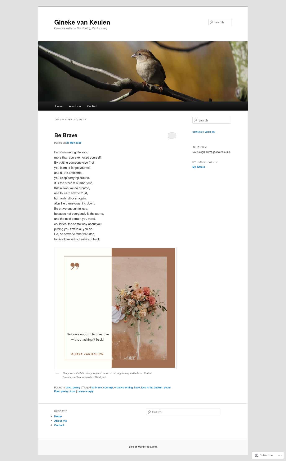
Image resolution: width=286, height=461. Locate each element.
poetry (76, 387)
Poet (57, 391)
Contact (92, 106)
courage (108, 387)
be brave (96, 387)
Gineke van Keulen (82, 21)
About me (75, 106)
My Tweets (198, 167)
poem (167, 387)
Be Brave (65, 135)
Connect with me (203, 131)
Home (58, 106)
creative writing (123, 387)
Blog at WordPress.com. (143, 446)
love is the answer (152, 387)
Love (68, 387)
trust (73, 391)
